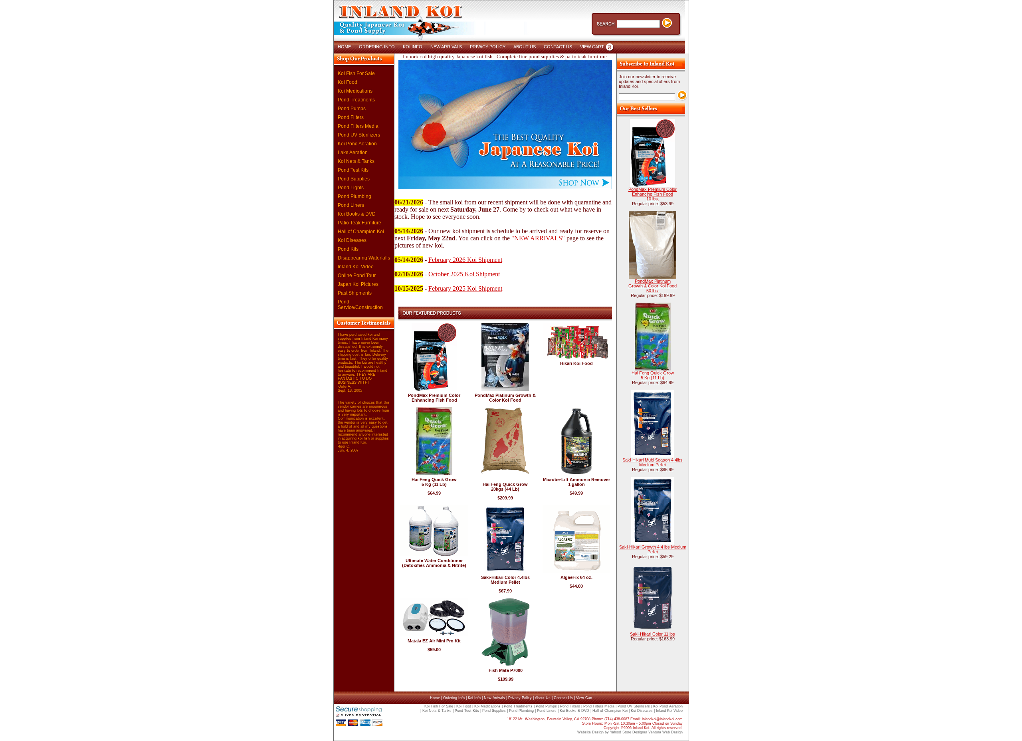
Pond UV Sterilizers (359, 135)
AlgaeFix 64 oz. (576, 577)
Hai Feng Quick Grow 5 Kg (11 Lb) (434, 482)
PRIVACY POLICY (487, 46)
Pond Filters (351, 117)
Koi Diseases (352, 240)
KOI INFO (412, 46)
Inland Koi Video (356, 266)
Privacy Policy (520, 698)
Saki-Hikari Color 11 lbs (652, 634)
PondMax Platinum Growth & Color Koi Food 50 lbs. (652, 286)
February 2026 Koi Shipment (465, 259)
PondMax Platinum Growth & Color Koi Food (505, 397)
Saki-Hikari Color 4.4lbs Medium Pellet (505, 579)
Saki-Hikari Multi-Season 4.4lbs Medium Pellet (652, 462)
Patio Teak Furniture (359, 223)
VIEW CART (592, 46)
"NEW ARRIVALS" (538, 238)
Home (435, 698)
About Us (543, 698)
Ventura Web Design (665, 732)
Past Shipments (355, 293)
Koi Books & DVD (357, 214)
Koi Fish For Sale (356, 73)
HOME (344, 46)
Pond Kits (348, 249)
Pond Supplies (354, 179)
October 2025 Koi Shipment (464, 274)
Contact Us (563, 698)
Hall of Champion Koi (361, 231)
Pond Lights (351, 187)
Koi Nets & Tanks (356, 161)
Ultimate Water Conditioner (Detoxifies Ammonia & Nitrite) (434, 563)
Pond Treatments (356, 100)
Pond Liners (351, 205)
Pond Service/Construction (360, 304)
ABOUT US (524, 46)
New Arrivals (494, 698)
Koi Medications (355, 91)
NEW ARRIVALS (446, 46)
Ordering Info (454, 698)
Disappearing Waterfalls (364, 258)
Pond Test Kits (353, 170)
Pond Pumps (352, 108)
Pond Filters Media (358, 126)
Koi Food (347, 82)
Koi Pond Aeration (357, 144)
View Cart (584, 698)
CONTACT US (558, 46)
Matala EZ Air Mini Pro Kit (434, 640)
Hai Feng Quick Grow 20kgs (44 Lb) (505, 486)
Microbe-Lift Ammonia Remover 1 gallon (576, 482)
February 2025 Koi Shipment (465, 288)
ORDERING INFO (377, 46)
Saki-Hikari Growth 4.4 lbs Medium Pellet (652, 549)
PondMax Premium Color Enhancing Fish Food (434, 397)
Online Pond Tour (357, 275)
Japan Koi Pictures (358, 284)
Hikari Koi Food (576, 363)
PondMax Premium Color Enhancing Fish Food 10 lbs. (652, 194)
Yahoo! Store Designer (628, 732)
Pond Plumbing (354, 196)
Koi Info (474, 698)
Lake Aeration (353, 152)
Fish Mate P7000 (506, 670)
